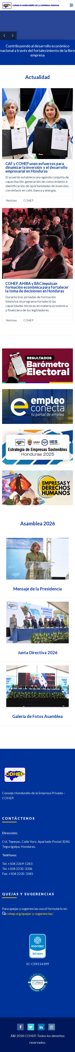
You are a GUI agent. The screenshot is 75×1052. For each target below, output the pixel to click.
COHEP (28, 200)
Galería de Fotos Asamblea (37, 716)
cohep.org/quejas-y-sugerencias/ (29, 913)
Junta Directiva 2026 (38, 652)
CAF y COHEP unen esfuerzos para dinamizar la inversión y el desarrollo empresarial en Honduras (36, 167)
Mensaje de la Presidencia (37, 588)
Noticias (11, 200)
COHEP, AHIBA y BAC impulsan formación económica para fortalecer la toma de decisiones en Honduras (37, 287)
